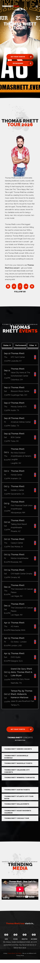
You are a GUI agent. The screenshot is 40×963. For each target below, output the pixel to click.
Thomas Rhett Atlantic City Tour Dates (18, 797)
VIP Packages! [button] (18, 63)
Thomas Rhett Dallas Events (16, 804)
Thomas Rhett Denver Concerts (18, 749)
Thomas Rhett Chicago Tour (16, 818)
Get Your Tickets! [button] (18, 57)
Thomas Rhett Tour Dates (14, 953)
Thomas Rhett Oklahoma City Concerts (17, 771)
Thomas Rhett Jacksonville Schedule (16, 757)
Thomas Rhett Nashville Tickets (18, 763)
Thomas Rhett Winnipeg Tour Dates (19, 777)
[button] (36, 6)
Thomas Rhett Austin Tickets (17, 790)
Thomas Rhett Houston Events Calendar (17, 812)
